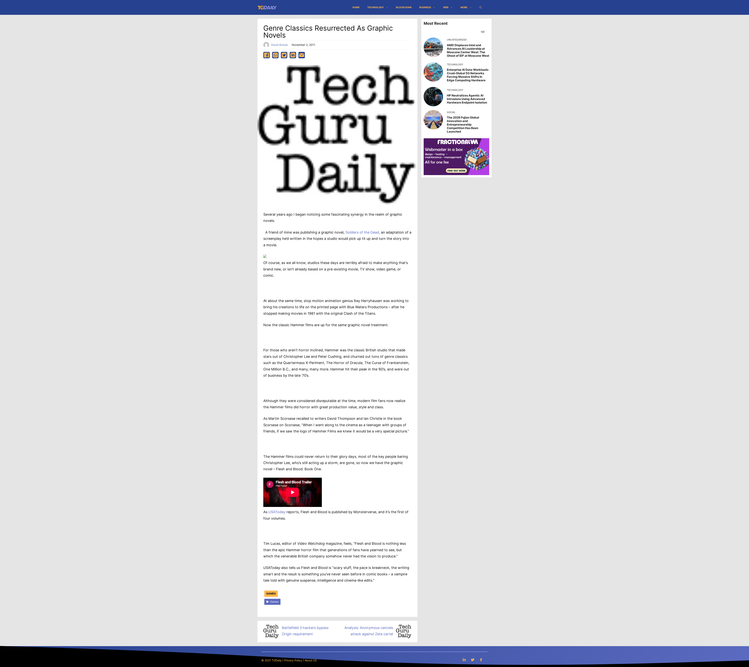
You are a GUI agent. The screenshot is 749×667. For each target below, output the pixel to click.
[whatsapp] (275, 55)
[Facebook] (481, 660)
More (464, 7)
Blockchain (404, 7)
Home (355, 7)
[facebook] (266, 55)
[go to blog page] (483, 32)
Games (271, 593)
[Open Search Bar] (481, 7)
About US (311, 660)
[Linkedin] (464, 660)
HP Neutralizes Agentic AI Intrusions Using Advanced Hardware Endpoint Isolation (467, 99)
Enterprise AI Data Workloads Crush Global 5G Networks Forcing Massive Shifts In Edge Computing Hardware (467, 75)
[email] (301, 55)
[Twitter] (472, 660)
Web (445, 7)
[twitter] (284, 55)
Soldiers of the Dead (362, 232)
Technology (375, 7)
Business (425, 7)
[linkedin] (293, 55)
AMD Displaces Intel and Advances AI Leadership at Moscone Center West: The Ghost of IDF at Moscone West (468, 50)
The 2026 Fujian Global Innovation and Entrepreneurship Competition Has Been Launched (463, 124)
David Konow (279, 44)
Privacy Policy (293, 660)
